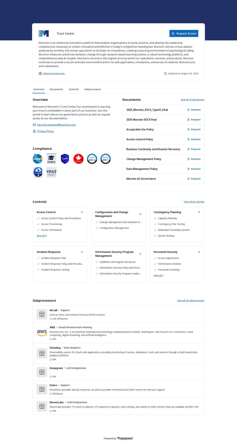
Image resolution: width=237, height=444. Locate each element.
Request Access (186, 33)
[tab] (38, 89)
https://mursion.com (54, 73)
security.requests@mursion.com (56, 125)
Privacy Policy (45, 131)
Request (196, 109)
